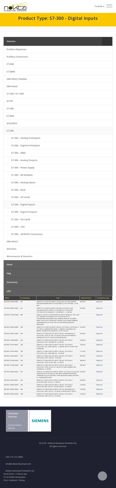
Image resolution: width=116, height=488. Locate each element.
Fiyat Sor (99, 302)
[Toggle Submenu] (107, 41)
